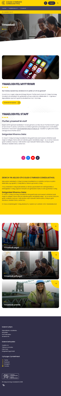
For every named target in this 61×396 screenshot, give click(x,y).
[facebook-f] (28, 158)
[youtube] (32, 158)
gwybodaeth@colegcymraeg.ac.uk (28, 129)
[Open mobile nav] (45, 3)
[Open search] (57, 3)
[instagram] (23, 158)
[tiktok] (37, 158)
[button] (3, 385)
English (52, 3)
